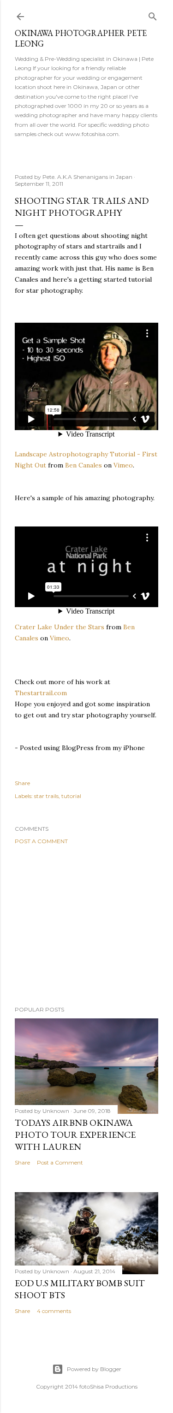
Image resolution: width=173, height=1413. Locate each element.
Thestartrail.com (41, 693)
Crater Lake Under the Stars (59, 627)
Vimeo (123, 465)
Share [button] (22, 783)
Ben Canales (83, 465)
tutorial (71, 795)
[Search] (152, 15)
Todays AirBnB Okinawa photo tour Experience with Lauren (75, 1135)
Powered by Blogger (94, 1369)
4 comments (54, 1310)
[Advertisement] (86, 925)
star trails (46, 795)
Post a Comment (41, 841)
